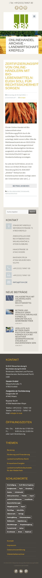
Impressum (11, 545)
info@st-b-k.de (20, 282)
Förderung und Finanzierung (18, 454)
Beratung (10, 450)
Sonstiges (22, 97)
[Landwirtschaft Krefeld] (21, 21)
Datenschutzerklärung (16, 549)
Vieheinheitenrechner (15, 554)
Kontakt (10, 541)
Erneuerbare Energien (15, 463)
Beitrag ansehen (21, 186)
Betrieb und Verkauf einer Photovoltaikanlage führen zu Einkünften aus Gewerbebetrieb (26, 315)
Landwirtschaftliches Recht (18, 459)
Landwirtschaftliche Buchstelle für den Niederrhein (19, 469)
